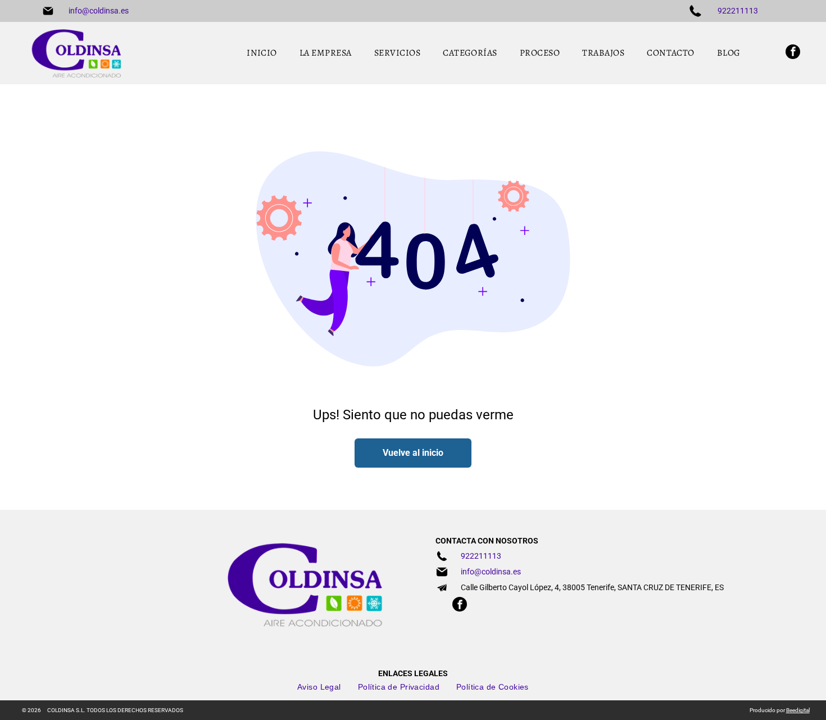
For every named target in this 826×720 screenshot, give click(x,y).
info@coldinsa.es (99, 10)
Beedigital (798, 710)
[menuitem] (261, 53)
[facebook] (793, 53)
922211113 (738, 10)
